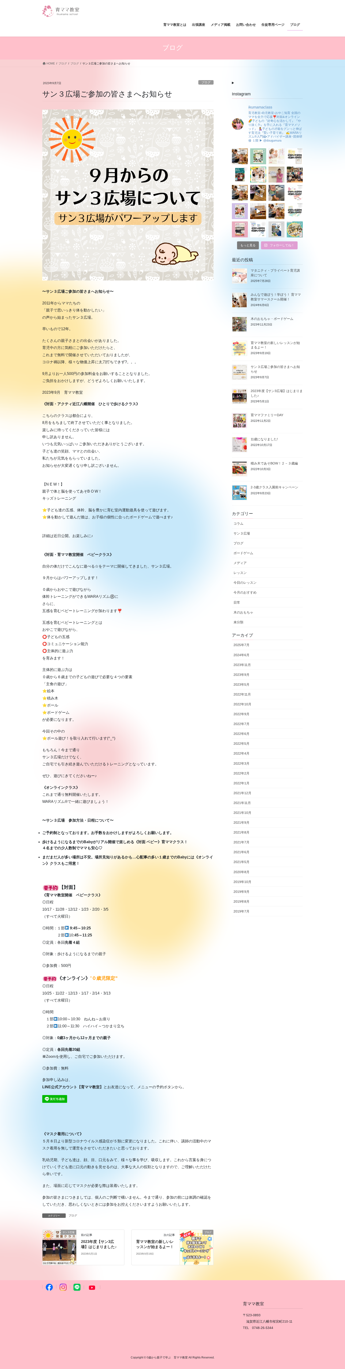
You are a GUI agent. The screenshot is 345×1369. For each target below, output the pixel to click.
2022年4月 (241, 753)
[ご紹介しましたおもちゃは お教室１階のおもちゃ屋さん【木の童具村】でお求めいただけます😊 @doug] (295, 193)
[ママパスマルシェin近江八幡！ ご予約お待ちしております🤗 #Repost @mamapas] (258, 175)
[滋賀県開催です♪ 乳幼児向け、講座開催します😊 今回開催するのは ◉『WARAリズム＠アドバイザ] (276, 156)
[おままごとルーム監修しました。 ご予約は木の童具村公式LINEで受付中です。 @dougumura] (258, 211)
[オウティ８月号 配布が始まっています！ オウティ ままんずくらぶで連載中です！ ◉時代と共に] (258, 156)
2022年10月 (242, 704)
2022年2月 (241, 773)
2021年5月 (241, 862)
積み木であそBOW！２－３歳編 (274, 463)
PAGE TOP (333, 1324)
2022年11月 (242, 694)
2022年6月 (241, 734)
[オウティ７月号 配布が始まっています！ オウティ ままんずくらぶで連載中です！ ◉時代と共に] (240, 175)
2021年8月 (241, 832)
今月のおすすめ (245, 592)
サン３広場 (242, 533)
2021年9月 (241, 822)
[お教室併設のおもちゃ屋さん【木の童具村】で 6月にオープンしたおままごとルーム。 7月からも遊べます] (240, 193)
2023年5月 (241, 684)
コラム (238, 523)
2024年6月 (241, 655)
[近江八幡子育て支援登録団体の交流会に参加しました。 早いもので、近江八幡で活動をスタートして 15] (295, 175)
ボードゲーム (243, 553)
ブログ (206, 82)
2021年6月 (241, 852)
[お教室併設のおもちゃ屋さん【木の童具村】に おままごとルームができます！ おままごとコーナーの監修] (276, 211)
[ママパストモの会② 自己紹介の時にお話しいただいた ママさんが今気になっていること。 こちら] (258, 193)
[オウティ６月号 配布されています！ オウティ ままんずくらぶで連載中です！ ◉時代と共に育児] (240, 211)
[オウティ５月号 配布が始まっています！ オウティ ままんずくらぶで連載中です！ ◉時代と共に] (240, 229)
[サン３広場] (59, 1247)
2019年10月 (242, 882)
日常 (237, 602)
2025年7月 (241, 645)
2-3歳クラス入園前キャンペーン (274, 487)
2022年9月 (241, 714)
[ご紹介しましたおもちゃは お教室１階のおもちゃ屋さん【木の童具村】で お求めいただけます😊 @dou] (295, 156)
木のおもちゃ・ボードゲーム (272, 319)
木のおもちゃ (243, 612)
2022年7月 (241, 724)
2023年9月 (241, 675)
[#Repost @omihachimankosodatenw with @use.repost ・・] (276, 175)
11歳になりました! (264, 439)
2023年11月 (242, 665)
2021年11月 (242, 803)
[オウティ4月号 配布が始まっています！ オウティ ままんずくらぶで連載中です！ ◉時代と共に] (276, 229)
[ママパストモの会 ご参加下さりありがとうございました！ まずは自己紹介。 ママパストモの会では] (276, 193)
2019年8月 (241, 901)
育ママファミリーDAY (267, 415)
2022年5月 (241, 743)
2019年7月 (241, 911)
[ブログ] (196, 1247)
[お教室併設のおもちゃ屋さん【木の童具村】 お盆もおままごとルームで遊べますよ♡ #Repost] (240, 156)
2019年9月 (241, 892)
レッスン (240, 573)
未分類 (238, 622)
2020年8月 (241, 872)
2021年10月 (242, 813)
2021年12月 (242, 793)
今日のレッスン (245, 582)
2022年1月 (241, 783)
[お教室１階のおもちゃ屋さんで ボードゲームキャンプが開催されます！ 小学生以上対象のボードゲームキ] (295, 229)
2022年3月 (241, 763)
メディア (240, 563)
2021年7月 (241, 842)
